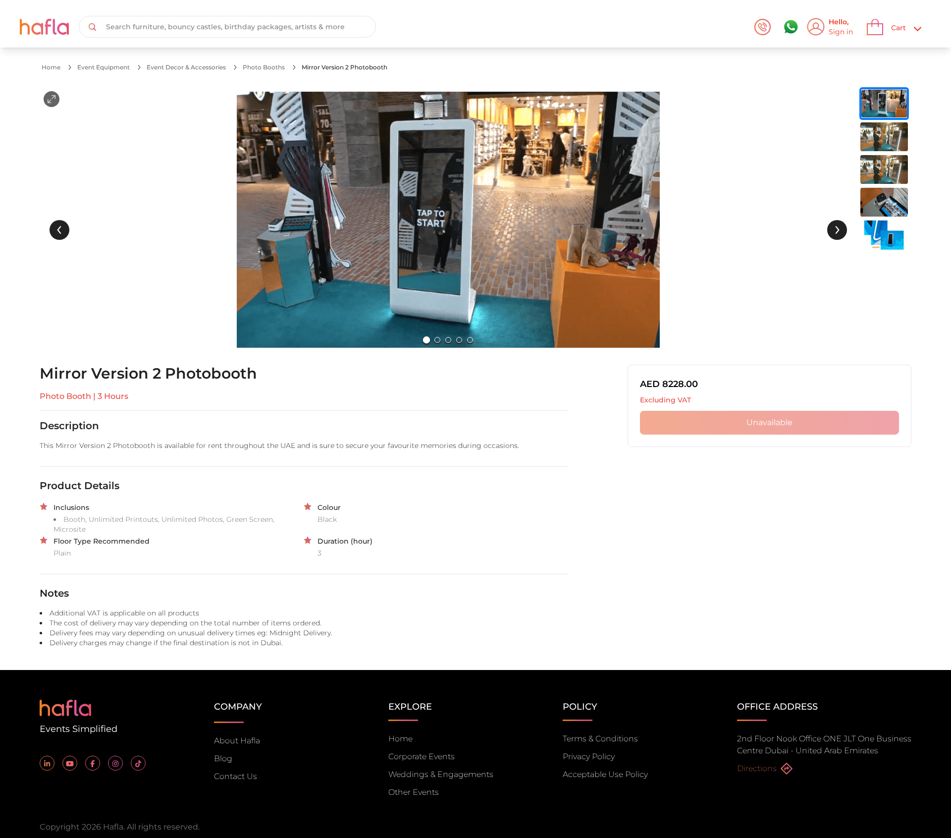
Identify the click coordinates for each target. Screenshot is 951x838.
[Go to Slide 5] (470, 340)
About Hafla (237, 740)
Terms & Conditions (600, 738)
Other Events (413, 792)
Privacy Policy (589, 756)
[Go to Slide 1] (426, 339)
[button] (448, 220)
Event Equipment (103, 67)
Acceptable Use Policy (605, 774)
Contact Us (235, 776)
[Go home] (65, 707)
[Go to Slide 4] (459, 340)
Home (51, 67)
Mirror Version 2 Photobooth (344, 67)
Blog (223, 758)
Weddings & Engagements (440, 774)
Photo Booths (264, 67)
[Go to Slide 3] (448, 340)
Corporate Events (421, 756)
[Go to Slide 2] (437, 340)
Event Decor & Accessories (186, 67)
